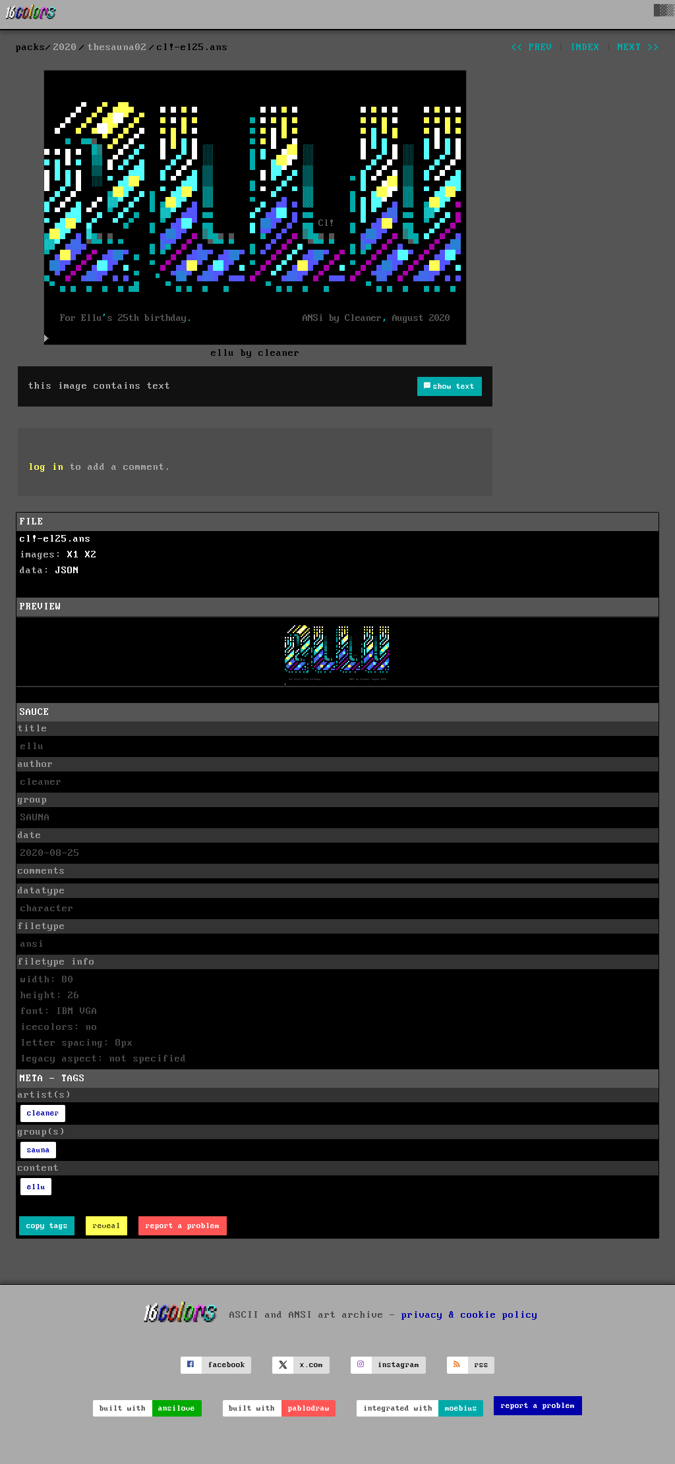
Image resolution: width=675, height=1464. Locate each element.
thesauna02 (117, 47)
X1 (73, 554)
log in (46, 467)
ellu (36, 1187)
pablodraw (309, 1408)
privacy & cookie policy (469, 1314)
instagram (398, 1365)
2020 (65, 47)
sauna (38, 1150)
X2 (91, 554)
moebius (461, 1408)
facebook (226, 1365)
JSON (67, 570)
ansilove (176, 1408)
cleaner (43, 1113)
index (585, 47)
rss (481, 1365)
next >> (638, 47)
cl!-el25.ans (55, 539)
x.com (311, 1365)
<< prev (531, 47)
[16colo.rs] (31, 14)
